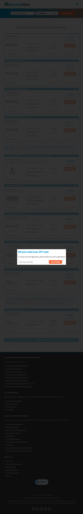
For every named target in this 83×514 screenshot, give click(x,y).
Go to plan (55, 262)
